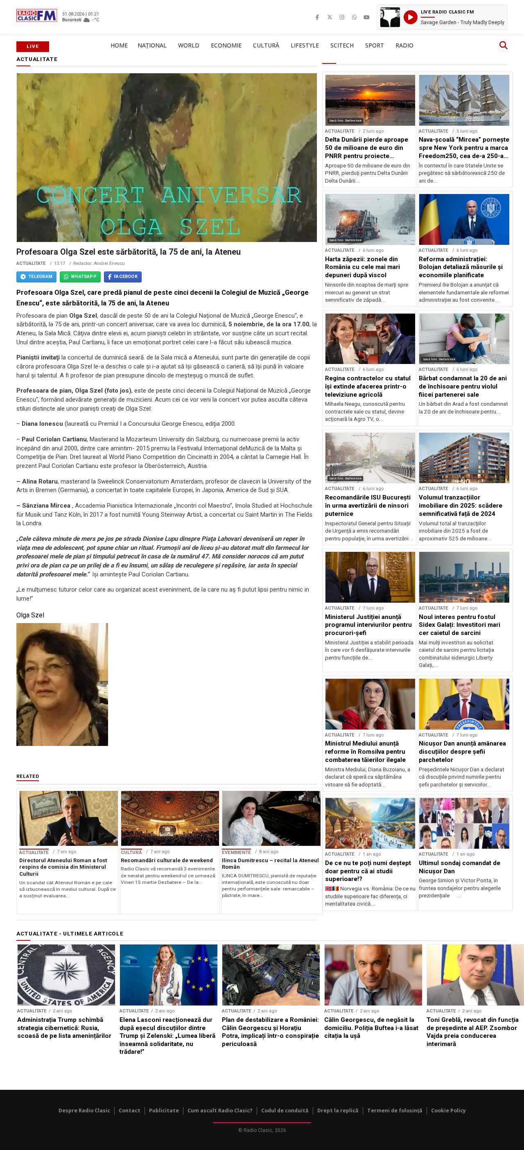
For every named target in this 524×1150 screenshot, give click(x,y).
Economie (226, 45)
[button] (442, 17)
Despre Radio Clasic (84, 1110)
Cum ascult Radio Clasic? (220, 1110)
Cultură (266, 45)
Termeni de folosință (394, 1110)
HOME (119, 45)
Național (152, 45)
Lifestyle (305, 45)
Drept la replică (338, 1110)
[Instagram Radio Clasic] (341, 17)
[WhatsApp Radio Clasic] (354, 17)
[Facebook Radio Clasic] (317, 17)
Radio (404, 45)
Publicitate (164, 1110)
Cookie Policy (448, 1110)
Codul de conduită (285, 1110)
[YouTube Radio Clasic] (366, 17)
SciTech (342, 45)
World (188, 45)
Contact (129, 1110)
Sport (374, 45)
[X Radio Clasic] (329, 17)
